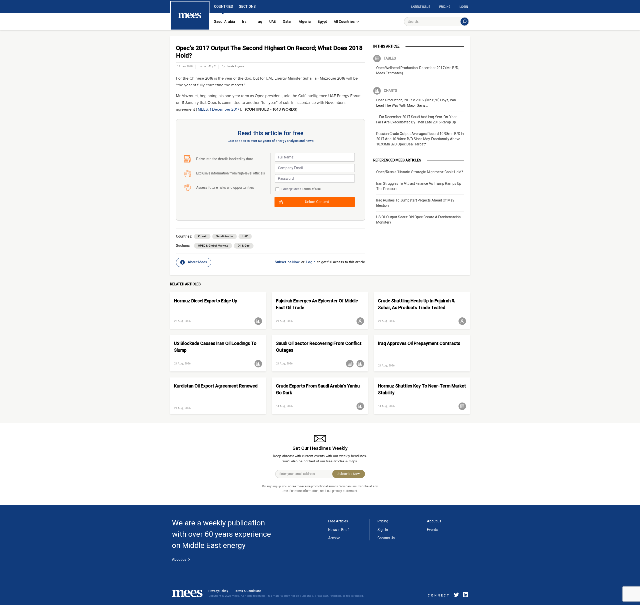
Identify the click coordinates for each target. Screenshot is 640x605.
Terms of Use (311, 189)
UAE (272, 22)
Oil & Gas (244, 245)
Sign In (383, 530)
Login (464, 7)
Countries (223, 7)
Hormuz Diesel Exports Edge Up (205, 300)
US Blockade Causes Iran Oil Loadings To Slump (215, 347)
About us (434, 521)
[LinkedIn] (464, 595)
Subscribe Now (287, 262)
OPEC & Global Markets (213, 245)
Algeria (305, 22)
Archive (334, 538)
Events (432, 530)
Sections (247, 7)
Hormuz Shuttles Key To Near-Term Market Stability (422, 389)
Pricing (444, 7)
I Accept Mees (301, 189)
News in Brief (338, 530)
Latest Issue (420, 7)
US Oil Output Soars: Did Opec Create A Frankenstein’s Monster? (418, 219)
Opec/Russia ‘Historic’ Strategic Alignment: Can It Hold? (419, 172)
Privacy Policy (218, 591)
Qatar (287, 22)
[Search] (464, 22)
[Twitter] (456, 595)
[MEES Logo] (190, 16)
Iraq (259, 22)
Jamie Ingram (235, 66)
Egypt (322, 22)
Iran (245, 22)
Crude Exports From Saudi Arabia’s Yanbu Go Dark (318, 389)
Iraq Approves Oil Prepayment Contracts (419, 343)
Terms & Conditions (248, 591)
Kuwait (202, 236)
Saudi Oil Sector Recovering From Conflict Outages (319, 347)
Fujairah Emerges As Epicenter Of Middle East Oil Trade (317, 304)
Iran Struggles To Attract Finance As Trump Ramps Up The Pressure (418, 186)
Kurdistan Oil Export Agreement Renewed (216, 385)
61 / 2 (212, 66)
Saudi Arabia (224, 22)
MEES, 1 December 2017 (218, 109)
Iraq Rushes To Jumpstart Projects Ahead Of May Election (415, 203)
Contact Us (386, 538)
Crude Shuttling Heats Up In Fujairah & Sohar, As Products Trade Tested (416, 304)
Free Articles (338, 521)
